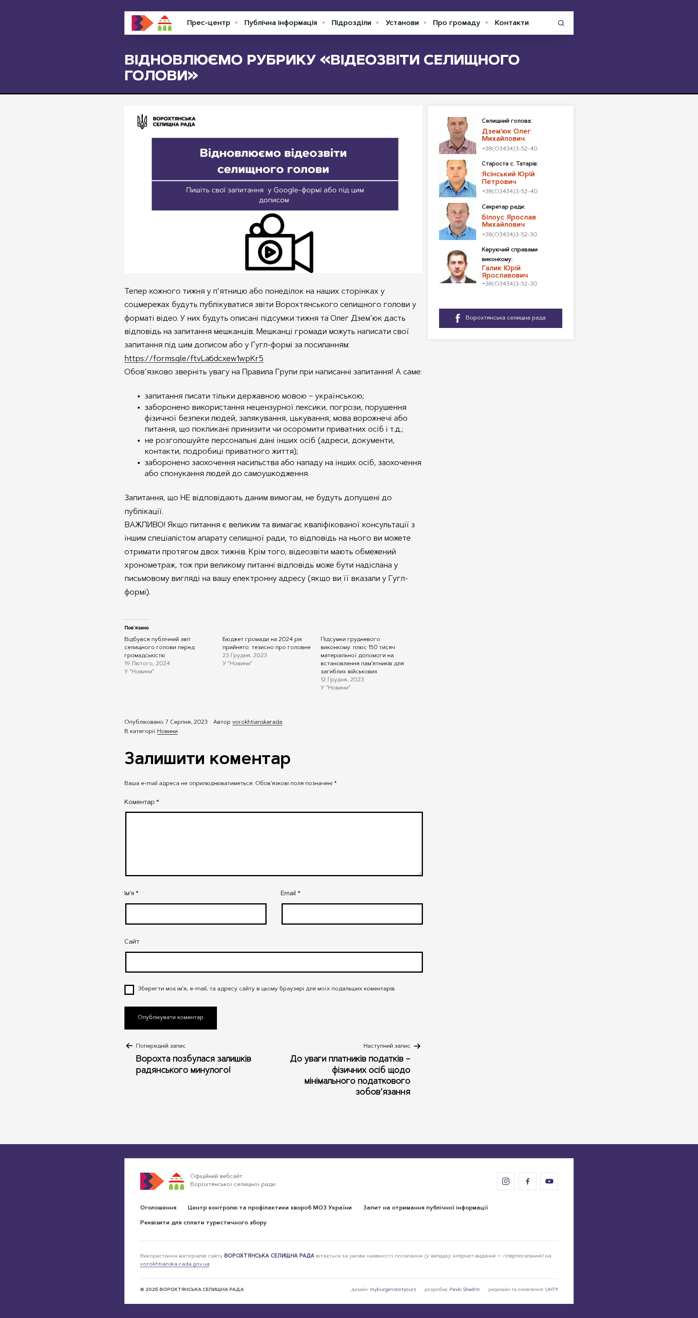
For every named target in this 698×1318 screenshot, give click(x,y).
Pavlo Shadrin (465, 1289)
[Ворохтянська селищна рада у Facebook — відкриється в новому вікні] (527, 1181)
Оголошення (158, 1208)
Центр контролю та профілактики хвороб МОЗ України (270, 1208)
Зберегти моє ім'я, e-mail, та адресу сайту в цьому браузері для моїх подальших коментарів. (267, 989)
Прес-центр (208, 23)
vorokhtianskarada (257, 722)
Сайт (131, 942)
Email (291, 893)
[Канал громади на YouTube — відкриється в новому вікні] (549, 1181)
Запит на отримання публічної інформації (425, 1208)
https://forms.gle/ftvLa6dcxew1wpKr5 (193, 359)
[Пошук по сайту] (561, 23)
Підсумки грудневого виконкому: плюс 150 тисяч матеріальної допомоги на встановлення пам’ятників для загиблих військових (362, 656)
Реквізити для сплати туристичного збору (203, 1223)
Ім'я (131, 893)
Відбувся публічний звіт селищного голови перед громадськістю (159, 648)
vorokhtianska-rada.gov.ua (175, 1264)
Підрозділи (351, 23)
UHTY (551, 1289)
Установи (402, 23)
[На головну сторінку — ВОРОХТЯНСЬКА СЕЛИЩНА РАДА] (152, 23)
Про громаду (456, 23)
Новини (167, 732)
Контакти (512, 23)
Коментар (141, 802)
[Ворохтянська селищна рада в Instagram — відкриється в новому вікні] (506, 1181)
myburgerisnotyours (393, 1289)
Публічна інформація (280, 23)
